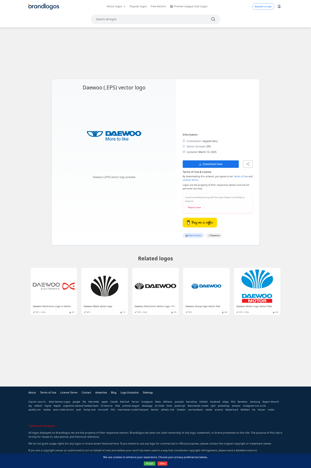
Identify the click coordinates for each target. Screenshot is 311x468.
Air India (159, 405)
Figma (48, 405)
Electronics (195, 235)
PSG (233, 401)
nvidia (271, 409)
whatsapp (147, 405)
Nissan (261, 409)
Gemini (155, 409)
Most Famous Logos (59, 401)
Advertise (101, 392)
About (32, 392)
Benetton (243, 401)
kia (253, 409)
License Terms (69, 392)
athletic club (167, 409)
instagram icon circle (254, 405)
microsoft (103, 409)
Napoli (57, 405)
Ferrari (135, 401)
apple (105, 401)
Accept (149, 463)
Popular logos (138, 6)
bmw (169, 405)
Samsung (255, 401)
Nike (117, 405)
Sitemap (148, 392)
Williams (167, 401)
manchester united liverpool (133, 409)
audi (78, 409)
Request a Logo (263, 6)
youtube (179, 401)
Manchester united (198, 405)
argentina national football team (80, 405)
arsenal (219, 409)
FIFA (113, 409)
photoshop (224, 405)
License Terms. (191, 180)
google (76, 401)
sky (30, 405)
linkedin (181, 409)
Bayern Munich (271, 401)
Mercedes (93, 401)
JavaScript (179, 405)
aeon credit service (63, 409)
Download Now (212, 164)
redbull (38, 405)
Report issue (194, 207)
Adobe (208, 409)
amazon (236, 405)
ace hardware (195, 409)
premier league (130, 405)
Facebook (215, 401)
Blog (113, 392)
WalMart (245, 409)
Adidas (47, 409)
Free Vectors (158, 6)
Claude (114, 401)
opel (213, 405)
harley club (89, 409)
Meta (158, 401)
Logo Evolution (130, 392)
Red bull (124, 401)
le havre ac (107, 405)
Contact (86, 392)
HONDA (203, 401)
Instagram (147, 401)
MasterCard (231, 409)
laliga (226, 401)
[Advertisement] (155, 53)
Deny (162, 463)
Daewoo (215, 235)
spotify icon (34, 409)
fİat (84, 401)
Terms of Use (241, 176)
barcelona (191, 401)
